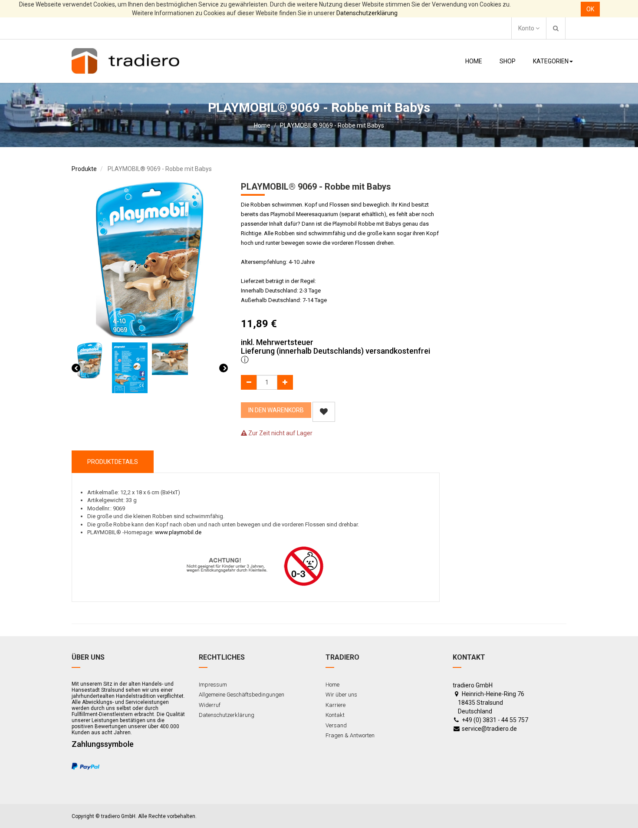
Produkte (84, 168)
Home (262, 125)
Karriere (335, 705)
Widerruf (209, 705)
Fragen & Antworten (350, 735)
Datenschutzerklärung (367, 13)
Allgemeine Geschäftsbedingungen (241, 694)
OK (590, 9)
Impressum (213, 684)
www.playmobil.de (178, 532)
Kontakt (335, 715)
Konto (527, 28)
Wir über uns (341, 694)
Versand (336, 725)
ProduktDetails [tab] (112, 461)
